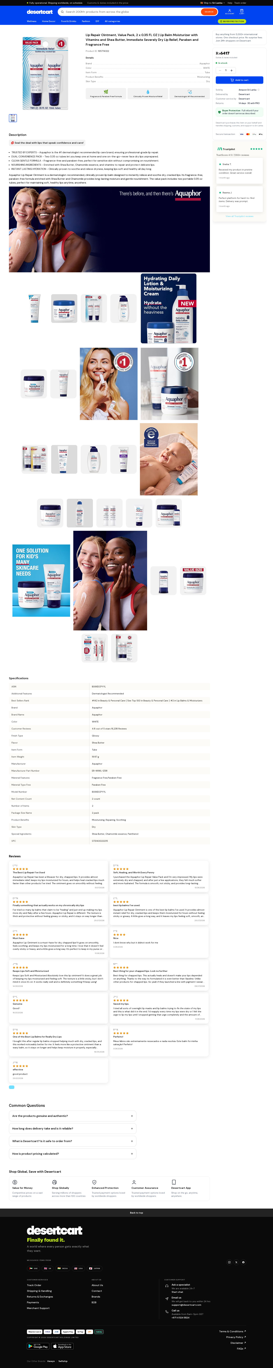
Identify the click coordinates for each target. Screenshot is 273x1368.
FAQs (241, 1348)
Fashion (86, 21)
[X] (236, 1262)
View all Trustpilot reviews (239, 216)
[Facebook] (243, 1262)
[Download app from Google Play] (38, 1346)
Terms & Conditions (232, 1331)
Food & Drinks (68, 21)
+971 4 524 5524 (180, 1317)
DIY (97, 21)
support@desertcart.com (186, 1304)
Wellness (31, 21)
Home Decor (48, 21)
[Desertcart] (40, 12)
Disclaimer (238, 1343)
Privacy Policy (236, 1337)
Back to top (136, 1212)
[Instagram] (229, 1262)
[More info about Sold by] (258, 89)
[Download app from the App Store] (62, 1346)
